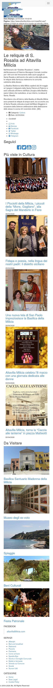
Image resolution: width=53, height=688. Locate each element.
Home (11, 677)
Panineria (12, 651)
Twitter (13, 131)
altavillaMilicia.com (16, 631)
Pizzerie (12, 649)
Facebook (14, 128)
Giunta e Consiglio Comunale (20, 658)
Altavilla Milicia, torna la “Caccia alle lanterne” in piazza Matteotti (26, 431)
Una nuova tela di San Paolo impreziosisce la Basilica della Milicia (25, 318)
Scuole (11, 666)
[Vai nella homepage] (11, 3)
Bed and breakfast (16, 644)
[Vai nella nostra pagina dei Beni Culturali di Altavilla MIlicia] (26, 568)
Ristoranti (12, 646)
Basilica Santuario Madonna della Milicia (25, 480)
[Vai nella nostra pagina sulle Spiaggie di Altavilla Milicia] (26, 534)
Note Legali (13, 679)
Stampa (13, 126)
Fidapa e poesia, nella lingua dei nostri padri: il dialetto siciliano (26, 262)
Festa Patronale (14, 621)
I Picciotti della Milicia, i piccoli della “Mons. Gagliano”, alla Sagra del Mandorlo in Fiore (25, 206)
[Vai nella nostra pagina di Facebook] (19, 148)
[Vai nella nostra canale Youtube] (29, 148)
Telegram (14, 136)
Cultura (22, 112)
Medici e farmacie (15, 661)
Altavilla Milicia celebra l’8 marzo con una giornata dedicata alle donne (26, 375)
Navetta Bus (13, 656)
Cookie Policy (14, 682)
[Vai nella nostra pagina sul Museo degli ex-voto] (26, 499)
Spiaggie (9, 553)
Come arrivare (14, 653)
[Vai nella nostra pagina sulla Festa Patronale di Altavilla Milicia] (26, 602)
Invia (12, 123)
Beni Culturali (12, 585)
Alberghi (12, 641)
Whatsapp (14, 133)
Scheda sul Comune (16, 663)
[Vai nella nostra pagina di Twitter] (24, 148)
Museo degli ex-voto (17, 517)
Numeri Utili (13, 668)
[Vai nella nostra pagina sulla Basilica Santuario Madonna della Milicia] (26, 460)
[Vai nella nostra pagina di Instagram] (34, 148)
